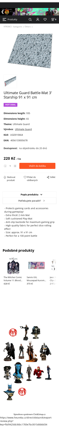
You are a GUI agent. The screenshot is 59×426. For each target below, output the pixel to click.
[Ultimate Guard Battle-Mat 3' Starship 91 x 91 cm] (29, 51)
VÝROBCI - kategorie (13, 26)
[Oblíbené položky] (45, 20)
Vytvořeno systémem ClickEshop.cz (30, 414)
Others (28, 26)
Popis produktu (29, 194)
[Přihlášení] (37, 19)
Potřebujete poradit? (29, 200)
